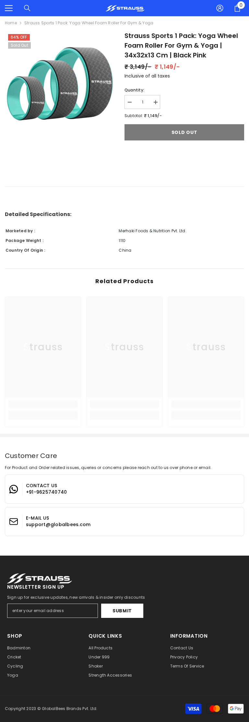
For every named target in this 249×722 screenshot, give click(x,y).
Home (11, 23)
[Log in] (220, 8)
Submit (122, 611)
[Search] (27, 8)
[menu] (9, 8)
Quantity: (134, 90)
